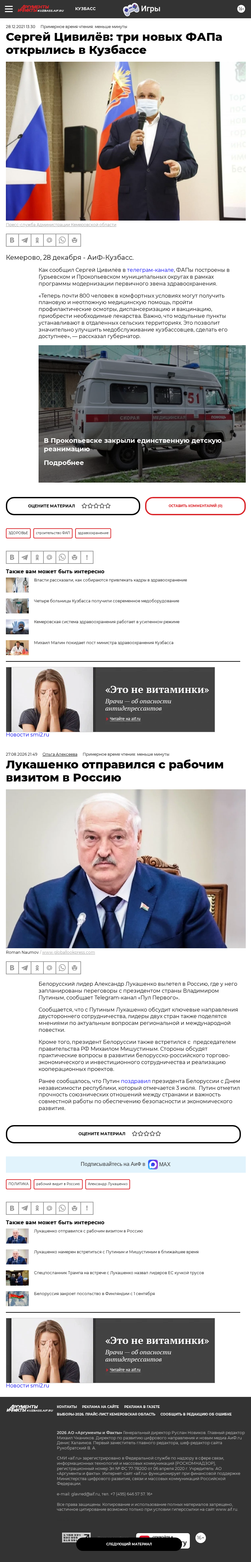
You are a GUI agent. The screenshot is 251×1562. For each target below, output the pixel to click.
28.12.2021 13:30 (20, 26)
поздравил (136, 1081)
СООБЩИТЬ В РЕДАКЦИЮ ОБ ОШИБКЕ (196, 1414)
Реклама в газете (142, 1407)
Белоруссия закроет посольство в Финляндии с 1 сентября (94, 1293)
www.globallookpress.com (68, 952)
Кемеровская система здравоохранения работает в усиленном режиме (106, 621)
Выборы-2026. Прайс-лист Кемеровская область (106, 1414)
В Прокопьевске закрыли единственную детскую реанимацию (133, 445)
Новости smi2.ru (27, 735)
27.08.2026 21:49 (21, 754)
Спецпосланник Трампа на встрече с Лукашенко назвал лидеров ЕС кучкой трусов (119, 1272)
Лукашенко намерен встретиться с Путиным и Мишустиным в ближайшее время (116, 1251)
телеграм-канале (150, 270)
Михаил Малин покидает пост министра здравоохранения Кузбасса (104, 642)
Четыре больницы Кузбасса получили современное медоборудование (106, 600)
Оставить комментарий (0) (196, 506)
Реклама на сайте (100, 1407)
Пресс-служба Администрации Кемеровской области (61, 224)
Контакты (67, 1407)
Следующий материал (129, 1544)
